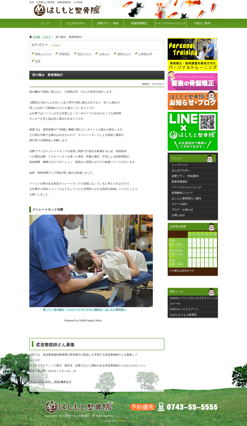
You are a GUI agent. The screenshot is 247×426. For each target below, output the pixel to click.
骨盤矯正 (64, 53)
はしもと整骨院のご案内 (186, 198)
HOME (37, 37)
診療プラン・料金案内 (185, 176)
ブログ (47, 37)
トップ (45, 23)
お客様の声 (145, 53)
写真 (38, 61)
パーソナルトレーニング (171, 23)
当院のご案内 (202, 23)
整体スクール (43, 53)
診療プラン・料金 (108, 23)
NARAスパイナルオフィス (129, 421)
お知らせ (104, 53)
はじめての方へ (76, 23)
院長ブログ (84, 53)
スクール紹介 (180, 204)
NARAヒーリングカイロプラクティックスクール (194, 301)
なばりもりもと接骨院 (183, 314)
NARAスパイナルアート (184, 309)
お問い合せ (178, 215)
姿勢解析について (182, 192)
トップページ (180, 164)
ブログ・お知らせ (182, 209)
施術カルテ (124, 53)
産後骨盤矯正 (139, 23)
